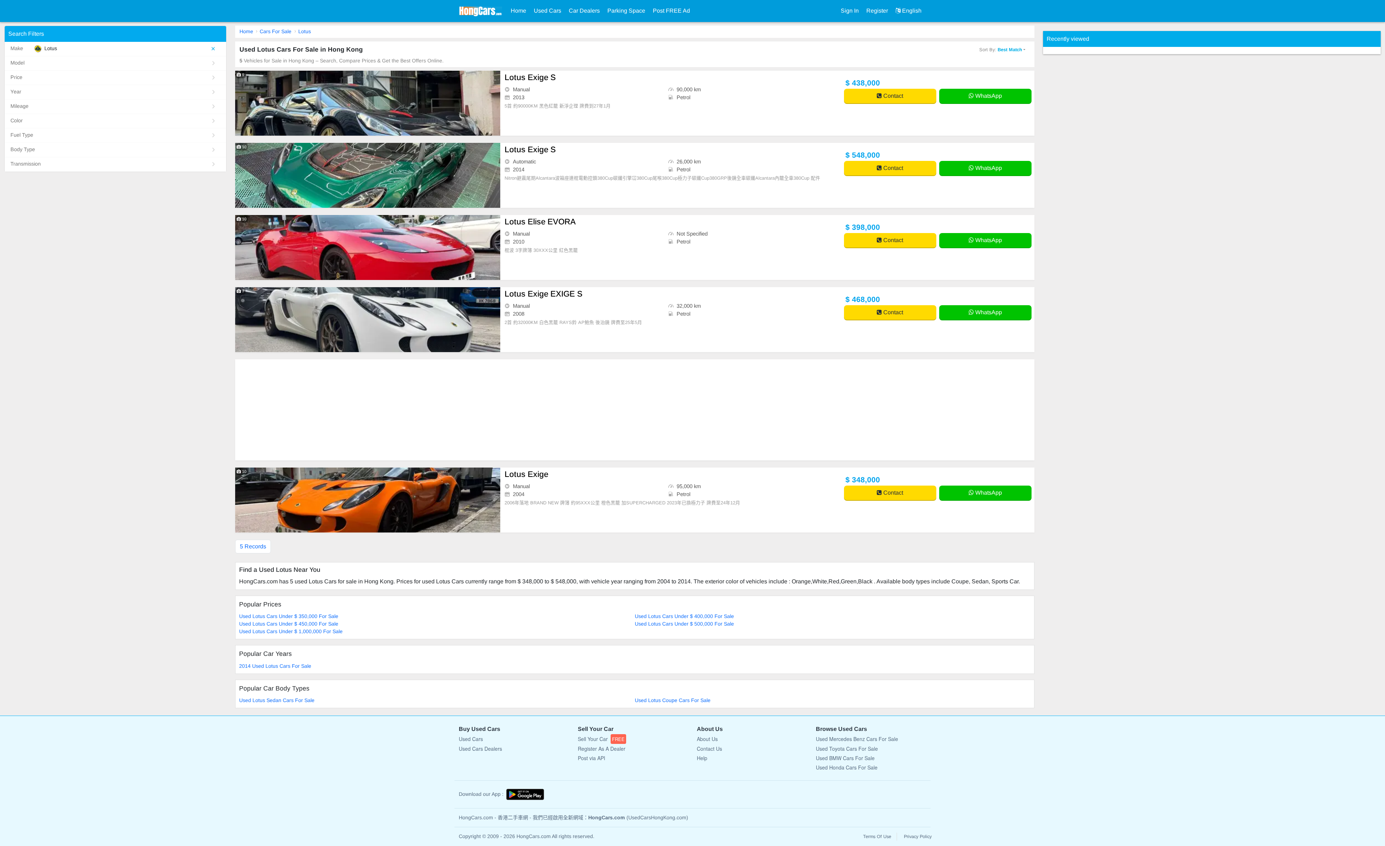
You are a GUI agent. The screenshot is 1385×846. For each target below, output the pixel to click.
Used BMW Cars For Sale (845, 758)
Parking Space (626, 11)
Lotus (304, 31)
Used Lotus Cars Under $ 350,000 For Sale (288, 616)
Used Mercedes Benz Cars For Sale (857, 738)
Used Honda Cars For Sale (847, 767)
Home (518, 11)
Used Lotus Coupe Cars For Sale (673, 700)
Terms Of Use (877, 836)
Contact (892, 96)
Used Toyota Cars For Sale (847, 748)
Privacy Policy (918, 836)
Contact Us (709, 748)
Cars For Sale (275, 31)
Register (877, 11)
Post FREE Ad (671, 11)
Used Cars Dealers (480, 748)
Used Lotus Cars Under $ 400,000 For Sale (684, 616)
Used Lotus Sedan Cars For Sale (277, 700)
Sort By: (1000, 49)
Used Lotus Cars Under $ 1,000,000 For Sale (291, 631)
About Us (707, 738)
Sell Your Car (601, 738)
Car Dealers (584, 11)
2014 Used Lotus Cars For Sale (275, 666)
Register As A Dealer (601, 748)
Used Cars (547, 11)
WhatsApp (988, 96)
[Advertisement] (451, 409)
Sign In (850, 11)
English (911, 11)
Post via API (591, 758)
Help (702, 758)
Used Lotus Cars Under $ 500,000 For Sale (684, 624)
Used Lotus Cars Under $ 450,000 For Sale (288, 624)
